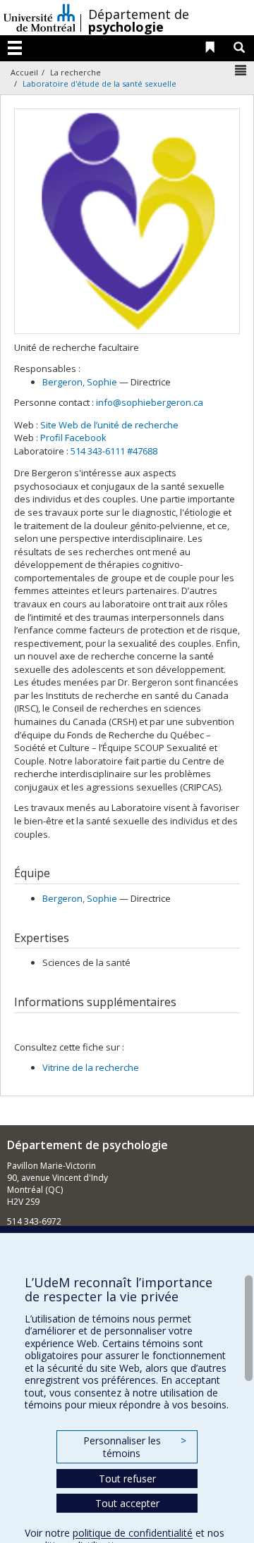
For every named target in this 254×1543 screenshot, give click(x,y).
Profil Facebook (73, 437)
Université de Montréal (39, 18)
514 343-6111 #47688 (114, 451)
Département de (138, 20)
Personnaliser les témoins (134, 1447)
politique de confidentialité (133, 1532)
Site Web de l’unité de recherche (109, 425)
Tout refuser (127, 1478)
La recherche (75, 72)
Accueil (24, 72)
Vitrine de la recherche (90, 1067)
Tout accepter (127, 1503)
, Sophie (79, 382)
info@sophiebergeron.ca (149, 402)
